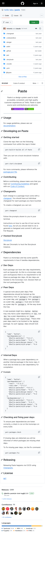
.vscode (9, 64)
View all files (22, 77)
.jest (7, 55)
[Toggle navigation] (3, 3)
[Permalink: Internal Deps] (2, 355)
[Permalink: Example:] (2, 371)
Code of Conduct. (17, 186)
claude (18, 28)
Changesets (8, 468)
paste (17, 10)
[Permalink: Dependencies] (2, 252)
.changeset (10, 33)
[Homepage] (22, 3)
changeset (7, 198)
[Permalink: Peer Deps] (2, 287)
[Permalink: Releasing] (2, 459)
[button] (39, 149)
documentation (9, 126)
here (10, 226)
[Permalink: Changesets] (2, 191)
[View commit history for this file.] (40, 28)
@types (8, 72)
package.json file (10, 172)
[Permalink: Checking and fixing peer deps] (2, 417)
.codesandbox (11, 38)
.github (8, 51)
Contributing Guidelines (20, 184)
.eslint (8, 46)
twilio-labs (8, 10)
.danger (9, 42)
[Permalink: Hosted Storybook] (2, 235)
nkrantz (9, 28)
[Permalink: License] (2, 473)
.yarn (8, 68)
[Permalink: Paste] (2, 91)
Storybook (7, 240)
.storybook (10, 59)
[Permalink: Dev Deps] (2, 265)
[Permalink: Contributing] (2, 177)
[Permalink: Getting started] (2, 137)
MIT (4, 478)
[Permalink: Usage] (2, 117)
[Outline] (42, 83)
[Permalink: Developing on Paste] (2, 130)
